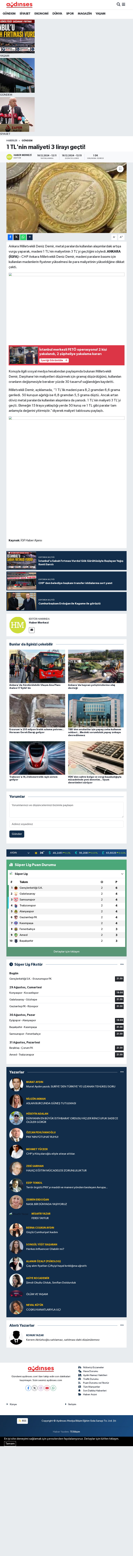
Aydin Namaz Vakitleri (95, 1375)
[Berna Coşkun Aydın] (16, 1230)
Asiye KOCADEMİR (37, 1278)
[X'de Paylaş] (16, 237)
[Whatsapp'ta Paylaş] (23, 237)
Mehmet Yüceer (37, 1149)
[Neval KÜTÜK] (16, 1307)
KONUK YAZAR (35, 1335)
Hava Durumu (90, 1371)
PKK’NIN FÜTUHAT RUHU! (42, 1137)
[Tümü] (122, 1072)
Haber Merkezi (39, 622)
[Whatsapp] (53, 1388)
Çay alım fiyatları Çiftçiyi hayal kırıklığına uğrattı (56, 1265)
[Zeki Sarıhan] (16, 1168)
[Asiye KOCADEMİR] (16, 1280)
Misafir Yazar (41, 1213)
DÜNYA (57, 13)
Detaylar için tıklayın (66, 951)
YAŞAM (100, 13)
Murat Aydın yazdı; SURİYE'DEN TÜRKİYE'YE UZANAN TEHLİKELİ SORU (70, 1086)
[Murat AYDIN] (16, 1084)
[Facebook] (28, 1388)
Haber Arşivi (90, 1394)
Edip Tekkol (34, 1183)
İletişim (72, 1404)
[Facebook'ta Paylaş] (10, 237)
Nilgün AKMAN (36, 1099)
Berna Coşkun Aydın (40, 1228)
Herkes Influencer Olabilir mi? (45, 1249)
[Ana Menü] (123, 4)
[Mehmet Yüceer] (16, 1151)
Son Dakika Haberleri (95, 1390)
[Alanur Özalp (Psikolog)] (16, 1263)
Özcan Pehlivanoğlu (41, 1132)
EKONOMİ (41, 13)
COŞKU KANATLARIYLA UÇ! (43, 1309)
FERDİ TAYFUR (40, 1218)
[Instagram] (41, 1388)
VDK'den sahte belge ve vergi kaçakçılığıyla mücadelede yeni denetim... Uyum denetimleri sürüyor (94, 780)
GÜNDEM (9, 13)
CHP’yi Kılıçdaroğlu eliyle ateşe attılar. (50, 1153)
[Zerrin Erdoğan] (16, 1202)
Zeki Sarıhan (34, 1166)
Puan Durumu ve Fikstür (96, 1383)
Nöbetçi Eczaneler (93, 1367)
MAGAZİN (85, 13)
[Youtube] (47, 1388)
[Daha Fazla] (30, 237)
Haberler (11, 140)
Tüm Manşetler (91, 1387)
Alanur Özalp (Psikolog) (43, 1261)
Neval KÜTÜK (34, 1305)
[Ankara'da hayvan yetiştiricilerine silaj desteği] (96, 666)
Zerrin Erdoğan (37, 1199)
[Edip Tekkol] (16, 1185)
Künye (13, 1404)
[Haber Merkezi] (17, 624)
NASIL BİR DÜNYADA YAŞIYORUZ (46, 1204)
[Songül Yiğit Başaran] (16, 1246)
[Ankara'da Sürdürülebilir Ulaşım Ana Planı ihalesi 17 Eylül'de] (37, 666)
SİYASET (25, 13)
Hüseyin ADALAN (37, 1114)
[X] (34, 1388)
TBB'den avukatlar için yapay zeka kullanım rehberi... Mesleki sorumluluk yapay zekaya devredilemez (94, 732)
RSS (24, 1420)
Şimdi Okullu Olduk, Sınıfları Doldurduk (51, 1282)
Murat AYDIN (34, 1082)
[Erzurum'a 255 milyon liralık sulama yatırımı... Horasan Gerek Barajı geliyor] (37, 710)
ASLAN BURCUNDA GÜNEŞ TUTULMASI (51, 1103)
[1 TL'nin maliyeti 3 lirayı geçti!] (66, 197)
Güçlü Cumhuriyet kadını (42, 1232)
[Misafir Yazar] (19, 1214)
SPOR (70, 13)
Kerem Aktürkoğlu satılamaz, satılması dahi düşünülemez (63, 1339)
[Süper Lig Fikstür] (122, 964)
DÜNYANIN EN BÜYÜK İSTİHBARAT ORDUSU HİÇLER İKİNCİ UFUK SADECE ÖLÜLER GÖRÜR (72, 1120)
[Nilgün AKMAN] (16, 1101)
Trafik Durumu (91, 1379)
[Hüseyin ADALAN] (16, 1118)
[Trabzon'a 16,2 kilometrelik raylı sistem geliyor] (37, 758)
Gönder (17, 834)
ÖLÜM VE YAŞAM (37, 1294)
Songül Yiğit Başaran (41, 1244)
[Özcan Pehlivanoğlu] (16, 1134)
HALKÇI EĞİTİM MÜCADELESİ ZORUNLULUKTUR (56, 1170)
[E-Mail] (32, 630)
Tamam (10, 1443)
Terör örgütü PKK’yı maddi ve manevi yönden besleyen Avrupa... (67, 1187)
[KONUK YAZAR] (16, 1337)
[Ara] (118, 4)
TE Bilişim (75, 1431)
